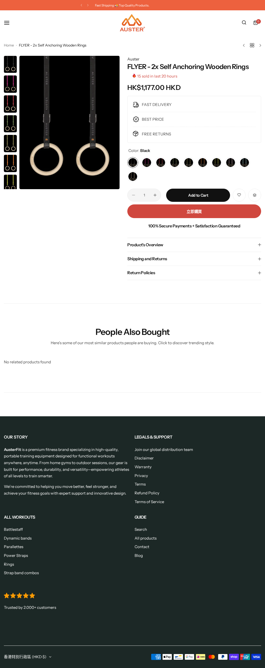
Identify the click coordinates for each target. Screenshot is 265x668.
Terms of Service (149, 501)
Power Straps (16, 555)
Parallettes (13, 546)
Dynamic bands (18, 538)
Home (9, 45)
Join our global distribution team (164, 449)
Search (141, 529)
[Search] (244, 22)
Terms (140, 484)
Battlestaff (13, 529)
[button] (81, 5)
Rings (9, 564)
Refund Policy (147, 492)
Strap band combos (21, 572)
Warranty (143, 466)
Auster (133, 59)
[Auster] (132, 22)
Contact (142, 546)
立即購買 (194, 211)
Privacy (141, 475)
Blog (139, 555)
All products (146, 538)
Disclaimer (144, 458)
